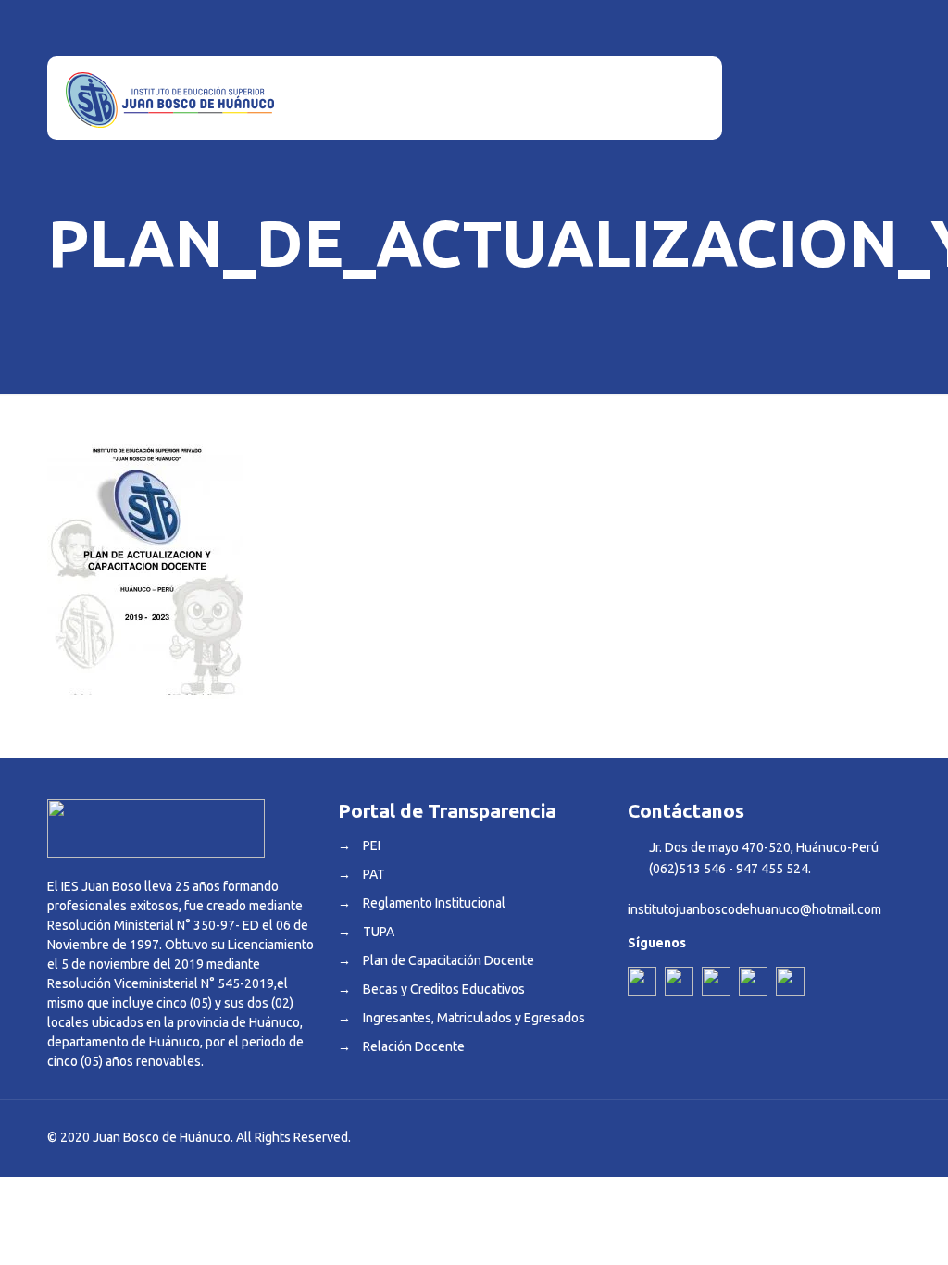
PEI (371, 845)
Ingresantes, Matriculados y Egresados (474, 1017)
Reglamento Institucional (434, 903)
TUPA (378, 931)
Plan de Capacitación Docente (448, 960)
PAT (374, 874)
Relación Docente (414, 1046)
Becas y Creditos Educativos (444, 989)
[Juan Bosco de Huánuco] (170, 98)
